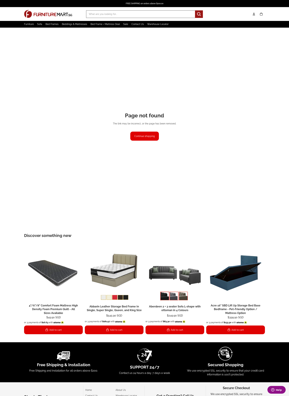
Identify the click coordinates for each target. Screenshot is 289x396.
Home (88, 390)
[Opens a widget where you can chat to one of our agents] (276, 390)
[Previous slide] (29, 273)
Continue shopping (144, 136)
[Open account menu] (254, 14)
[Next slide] (78, 273)
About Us (121, 390)
